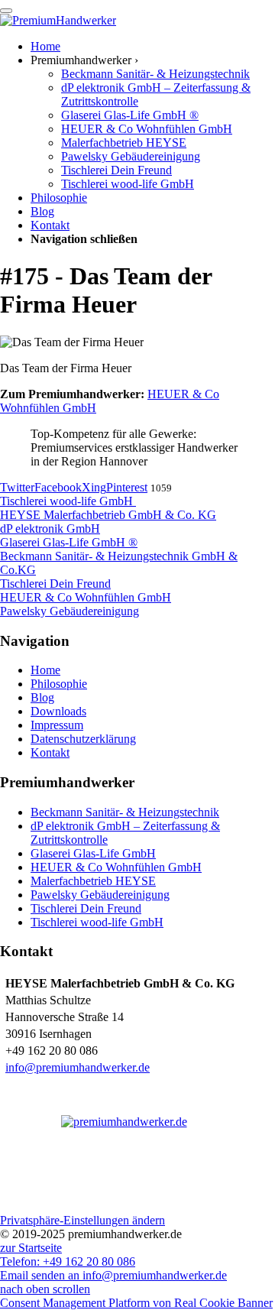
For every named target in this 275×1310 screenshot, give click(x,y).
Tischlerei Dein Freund (86, 908)
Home (45, 669)
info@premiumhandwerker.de (77, 1067)
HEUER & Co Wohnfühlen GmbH (116, 867)
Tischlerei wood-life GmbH (97, 922)
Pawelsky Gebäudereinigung (100, 894)
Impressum (57, 724)
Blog (42, 697)
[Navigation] (6, 10)
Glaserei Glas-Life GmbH (93, 853)
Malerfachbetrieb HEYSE (93, 880)
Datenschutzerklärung (83, 738)
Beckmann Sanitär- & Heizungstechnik (125, 812)
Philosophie (59, 683)
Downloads (58, 711)
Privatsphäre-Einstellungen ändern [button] (82, 1220)
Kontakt (50, 752)
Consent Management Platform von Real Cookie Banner (136, 1302)
